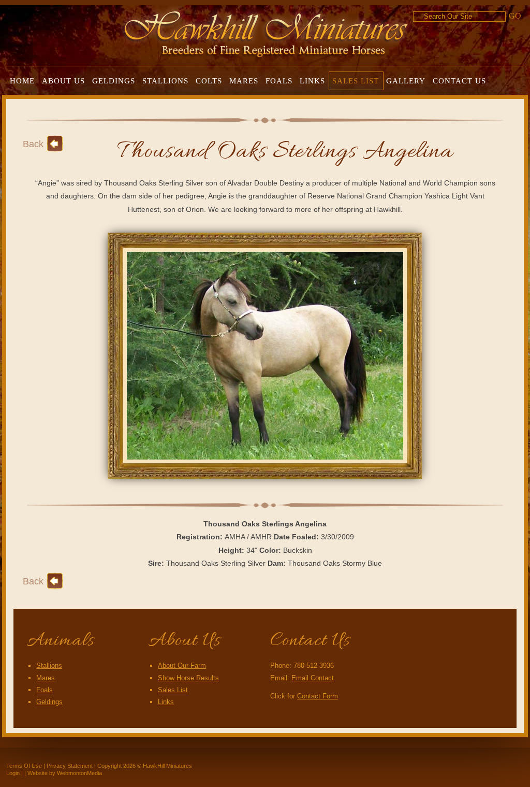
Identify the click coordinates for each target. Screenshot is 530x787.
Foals (44, 690)
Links (166, 702)
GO (515, 15)
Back (33, 144)
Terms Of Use (24, 766)
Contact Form (317, 696)
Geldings (49, 702)
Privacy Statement (70, 766)
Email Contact (312, 678)
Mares (45, 678)
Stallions (49, 665)
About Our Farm (182, 665)
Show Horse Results (188, 678)
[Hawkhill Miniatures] (266, 32)
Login (13, 773)
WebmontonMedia (79, 773)
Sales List (173, 690)
